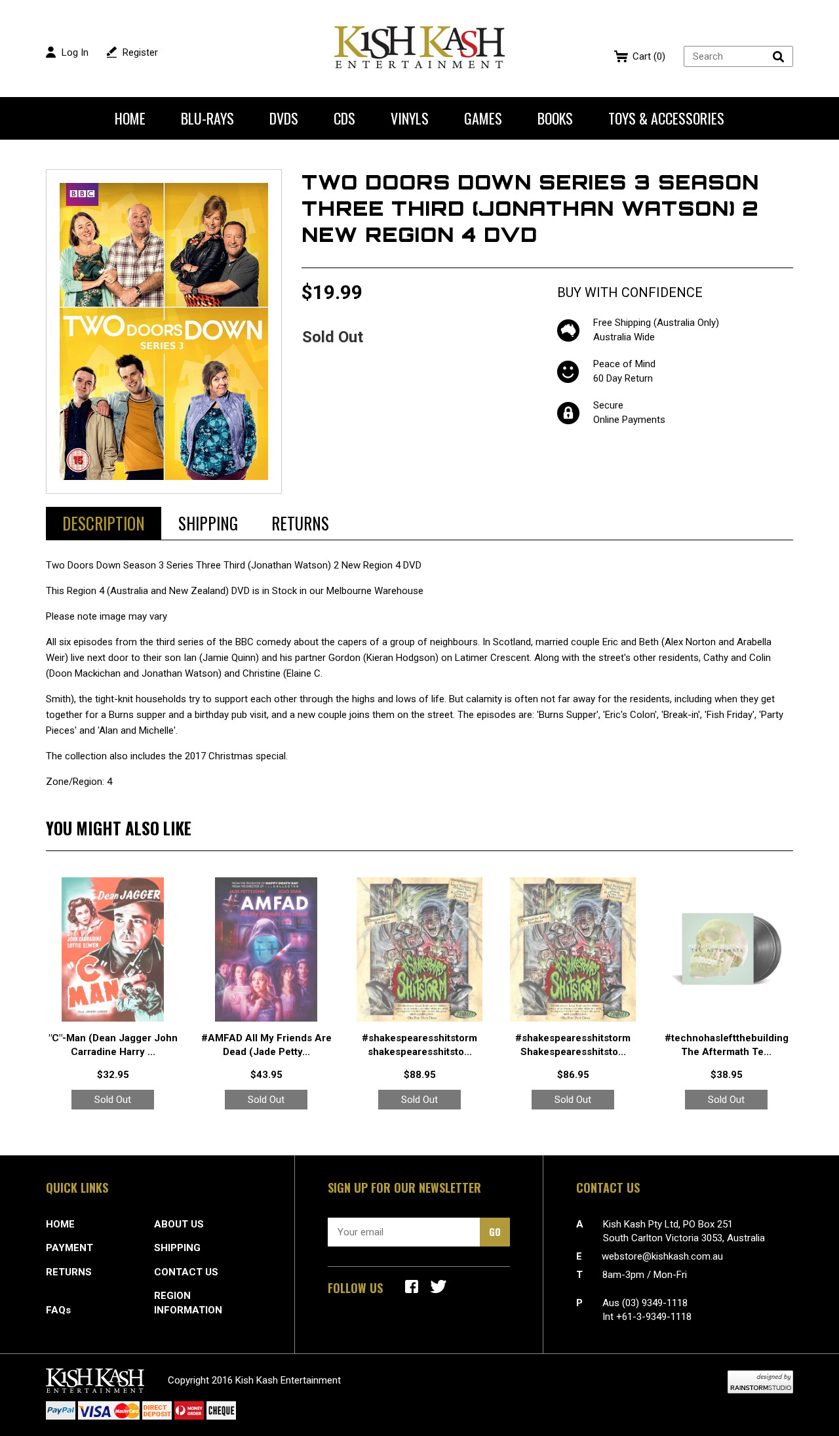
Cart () (649, 56)
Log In (75, 52)
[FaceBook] (411, 1286)
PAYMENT (69, 1248)
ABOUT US (179, 1224)
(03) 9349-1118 (655, 1303)
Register (140, 52)
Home (130, 118)
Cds (344, 118)
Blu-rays (207, 118)
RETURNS (69, 1272)
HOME (60, 1224)
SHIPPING (177, 1248)
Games (483, 118)
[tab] (103, 523)
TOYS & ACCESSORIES (666, 118)
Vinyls (410, 118)
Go (495, 1231)
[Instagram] (438, 1286)
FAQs (58, 1310)
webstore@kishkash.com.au (662, 1256)
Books (555, 118)
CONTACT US (186, 1272)
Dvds (283, 118)
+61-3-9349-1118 (654, 1317)
